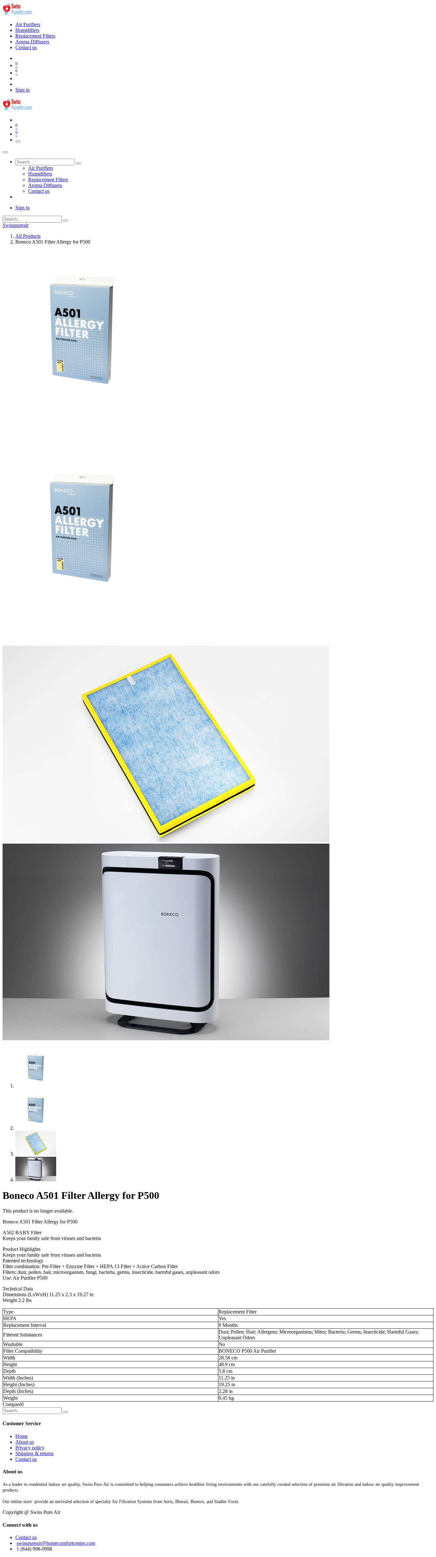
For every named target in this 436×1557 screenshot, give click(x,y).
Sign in (22, 90)
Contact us (26, 1459)
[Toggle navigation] (17, 141)
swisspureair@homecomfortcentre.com (56, 1543)
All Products (28, 236)
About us (24, 1442)
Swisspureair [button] (15, 225)
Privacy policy (29, 1447)
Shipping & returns (34, 1453)
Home (21, 1436)
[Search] (78, 163)
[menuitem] (27, 24)
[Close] (5, 152)
